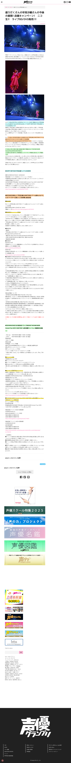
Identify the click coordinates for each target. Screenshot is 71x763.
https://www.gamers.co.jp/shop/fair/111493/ (16, 395)
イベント (6, 753)
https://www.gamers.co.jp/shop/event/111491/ (17, 418)
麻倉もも (19, 679)
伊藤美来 (7, 663)
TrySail (9, 656)
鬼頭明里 (15, 679)
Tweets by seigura (8, 648)
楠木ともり (18, 670)
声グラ (21, 664)
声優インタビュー (30, 745)
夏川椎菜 (7, 667)
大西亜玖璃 (12, 667)
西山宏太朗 (16, 675)
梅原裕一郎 (12, 670)
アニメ (13, 656)
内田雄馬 (7, 664)
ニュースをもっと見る (24, 472)
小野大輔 (7, 669)
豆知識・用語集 (30, 749)
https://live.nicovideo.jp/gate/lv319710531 (23, 209)
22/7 (6, 656)
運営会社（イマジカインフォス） (55, 749)
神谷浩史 (16, 673)
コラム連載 (6, 749)
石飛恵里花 (11, 673)
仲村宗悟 (16, 661)
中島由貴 (11, 661)
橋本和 (6, 672)
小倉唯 (17, 667)
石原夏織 (7, 673)
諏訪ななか (7, 676)
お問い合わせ (51, 747)
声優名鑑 (28, 751)
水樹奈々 (10, 672)
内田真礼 (17, 663)
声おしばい (16, 664)
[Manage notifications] (2, 760)
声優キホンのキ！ (30, 747)
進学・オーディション (10, 678)
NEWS (5, 747)
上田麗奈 (7, 661)
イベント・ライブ (10, 658)
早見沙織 (43, 464)
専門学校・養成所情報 (8, 755)
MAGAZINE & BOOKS (8, 751)
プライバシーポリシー (53, 751)
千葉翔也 (12, 664)
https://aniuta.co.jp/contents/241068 (15, 255)
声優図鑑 (18, 666)
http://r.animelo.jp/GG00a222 (13, 248)
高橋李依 (10, 679)
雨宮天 (18, 678)
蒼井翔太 (11, 675)
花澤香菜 (7, 675)
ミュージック (9, 659)
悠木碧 (19, 669)
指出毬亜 (7, 670)
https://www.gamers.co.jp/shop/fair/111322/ (16, 189)
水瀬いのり (16, 672)
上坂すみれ (16, 660)
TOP (5, 745)
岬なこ (15, 669)
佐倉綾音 (12, 663)
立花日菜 (20, 673)
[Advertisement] (24, 482)
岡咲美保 (12, 669)
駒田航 (6, 679)
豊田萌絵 (12, 676)
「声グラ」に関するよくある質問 (55, 745)
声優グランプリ (10, 666)
